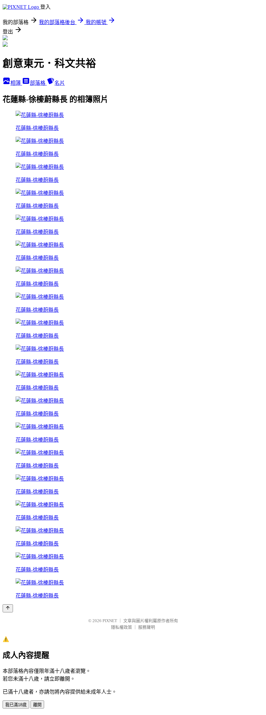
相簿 (16, 83)
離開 (37, 704)
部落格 (38, 83)
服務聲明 (146, 627)
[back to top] (8, 608)
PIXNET (110, 620)
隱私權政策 (121, 627)
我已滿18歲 (16, 704)
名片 (59, 83)
